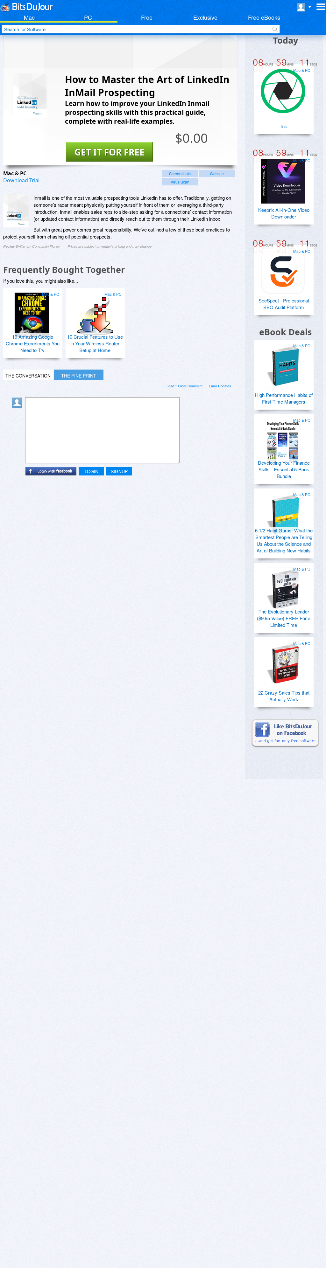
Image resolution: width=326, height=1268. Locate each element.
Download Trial (21, 180)
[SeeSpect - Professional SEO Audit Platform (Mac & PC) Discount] (283, 269)
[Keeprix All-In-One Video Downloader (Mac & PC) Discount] (283, 179)
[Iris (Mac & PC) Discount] (283, 88)
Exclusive (205, 17)
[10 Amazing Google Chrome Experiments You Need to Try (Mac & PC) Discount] (31, 312)
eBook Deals (285, 332)
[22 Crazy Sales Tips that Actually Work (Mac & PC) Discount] (283, 662)
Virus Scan (180, 181)
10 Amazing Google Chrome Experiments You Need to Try (33, 343)
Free (146, 17)
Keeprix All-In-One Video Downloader (283, 213)
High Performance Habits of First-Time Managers (284, 398)
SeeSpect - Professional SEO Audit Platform (284, 303)
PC (88, 17)
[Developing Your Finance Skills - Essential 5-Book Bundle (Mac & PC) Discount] (283, 438)
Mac (29, 17)
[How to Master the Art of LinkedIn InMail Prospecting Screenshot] (16, 210)
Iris (283, 126)
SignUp (119, 471)
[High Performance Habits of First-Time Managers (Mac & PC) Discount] (283, 364)
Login (91, 471)
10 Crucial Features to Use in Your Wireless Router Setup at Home (95, 343)
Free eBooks (264, 17)
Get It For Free (109, 152)
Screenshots (180, 173)
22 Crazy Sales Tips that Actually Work (283, 696)
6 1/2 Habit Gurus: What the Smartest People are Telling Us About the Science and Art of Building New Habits (284, 540)
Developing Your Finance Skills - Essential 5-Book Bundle (284, 469)
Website (217, 173)
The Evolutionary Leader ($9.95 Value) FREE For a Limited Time (283, 618)
